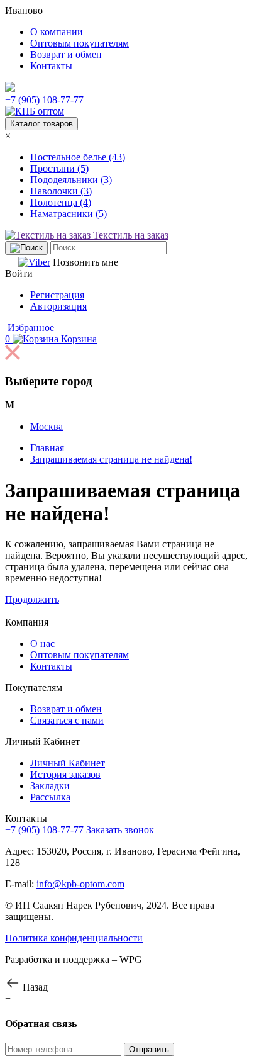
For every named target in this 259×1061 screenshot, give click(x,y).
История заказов (65, 774)
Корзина (51, 339)
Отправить (149, 1049)
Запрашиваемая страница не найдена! (111, 459)
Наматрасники (68, 213)
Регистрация (57, 294)
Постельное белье (77, 157)
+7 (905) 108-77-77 (44, 99)
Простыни (59, 168)
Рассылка (50, 797)
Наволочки (61, 191)
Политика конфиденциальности (74, 938)
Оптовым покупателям (79, 43)
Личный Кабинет (67, 763)
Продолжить (32, 599)
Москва (46, 426)
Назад (34, 987)
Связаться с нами (67, 720)
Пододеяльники (71, 179)
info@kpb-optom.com (80, 884)
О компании (56, 31)
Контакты (51, 65)
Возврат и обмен (66, 54)
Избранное (29, 327)
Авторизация (58, 306)
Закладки (50, 785)
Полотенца (60, 202)
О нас (42, 643)
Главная (47, 447)
